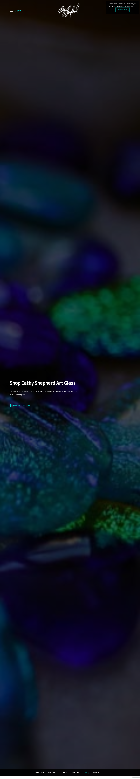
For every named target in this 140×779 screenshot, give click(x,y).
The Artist (53, 773)
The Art (64, 773)
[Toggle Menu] (11, 11)
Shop (86, 773)
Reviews (76, 773)
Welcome (39, 773)
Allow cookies (122, 9)
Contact (97, 773)
